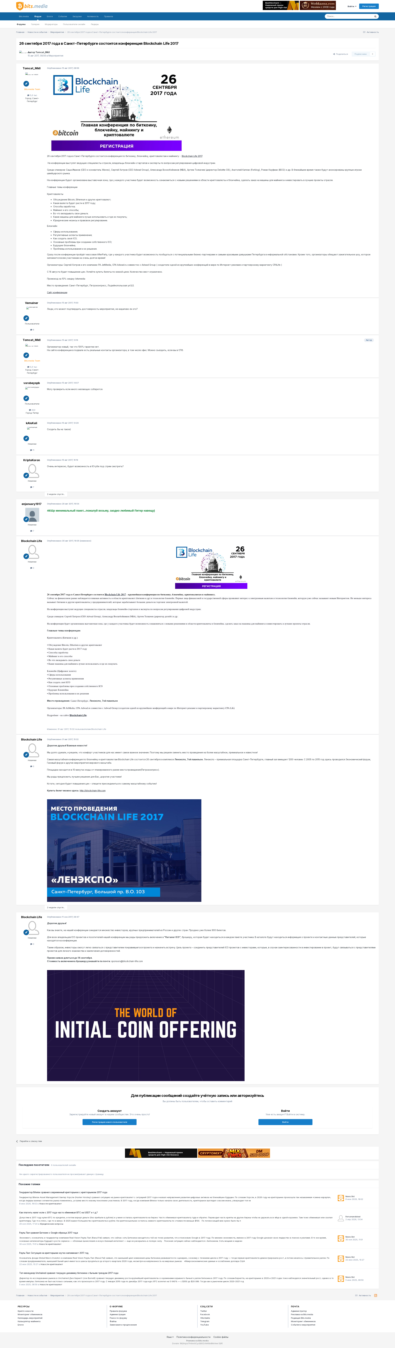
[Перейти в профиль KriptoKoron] (32, 471)
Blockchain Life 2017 (192, 156)
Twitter (203, 1311)
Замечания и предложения (123, 1324)
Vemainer (31, 303)
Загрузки (77, 16)
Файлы (113, 1321)
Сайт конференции (57, 292)
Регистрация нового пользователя (109, 1122)
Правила (108, 16)
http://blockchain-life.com (93, 790)
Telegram (204, 1321)
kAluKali (31, 423)
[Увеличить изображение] (116, 111)
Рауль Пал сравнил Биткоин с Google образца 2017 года (48, 1233)
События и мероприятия (303, 1324)
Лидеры (95, 24)
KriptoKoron (31, 460)
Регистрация (369, 6)
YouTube (204, 1324)
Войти (351, 6)
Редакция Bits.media (301, 1318)
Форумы (21, 24)
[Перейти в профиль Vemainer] (32, 314)
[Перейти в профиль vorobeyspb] (32, 394)
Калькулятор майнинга (29, 1321)
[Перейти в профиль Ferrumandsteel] (341, 1218)
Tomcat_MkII (42, 52)
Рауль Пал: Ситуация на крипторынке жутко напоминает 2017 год (54, 1253)
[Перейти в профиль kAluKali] (32, 434)
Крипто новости (25, 1311)
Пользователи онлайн (74, 24)
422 (33, 410)
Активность (93, 16)
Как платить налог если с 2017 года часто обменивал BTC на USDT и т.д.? (58, 1212)
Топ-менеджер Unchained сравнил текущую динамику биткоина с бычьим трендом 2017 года (68, 1273)
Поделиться (341, 54)
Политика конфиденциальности (193, 1337)
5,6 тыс (33, 95)
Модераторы (51, 24)
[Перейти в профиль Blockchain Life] (32, 552)
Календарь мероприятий (30, 1318)
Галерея (35, 24)
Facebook (205, 1314)
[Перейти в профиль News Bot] (341, 1198)
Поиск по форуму (118, 1318)
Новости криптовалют (50, 1203)
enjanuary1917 (32, 504)
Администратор (299, 1311)
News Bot (350, 1196)
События (62, 16)
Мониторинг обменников (30, 1314)
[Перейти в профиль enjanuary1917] (32, 515)
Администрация (117, 1314)
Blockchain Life (31, 541)
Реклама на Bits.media (302, 1314)
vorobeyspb (31, 383)
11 (33, 450)
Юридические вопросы (51, 1224)
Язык (169, 1337)
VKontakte (205, 1318)
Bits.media (24, 16)
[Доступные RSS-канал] (375, 1295)
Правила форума (118, 1311)
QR (220, 1343)
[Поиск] (375, 16)
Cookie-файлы (220, 1337)
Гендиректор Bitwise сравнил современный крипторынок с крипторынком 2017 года (63, 1192)
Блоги (50, 16)
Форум (37, 16)
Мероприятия (55, 55)
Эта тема (364, 16)
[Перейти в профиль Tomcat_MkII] (22, 54)
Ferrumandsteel (352, 1216)
